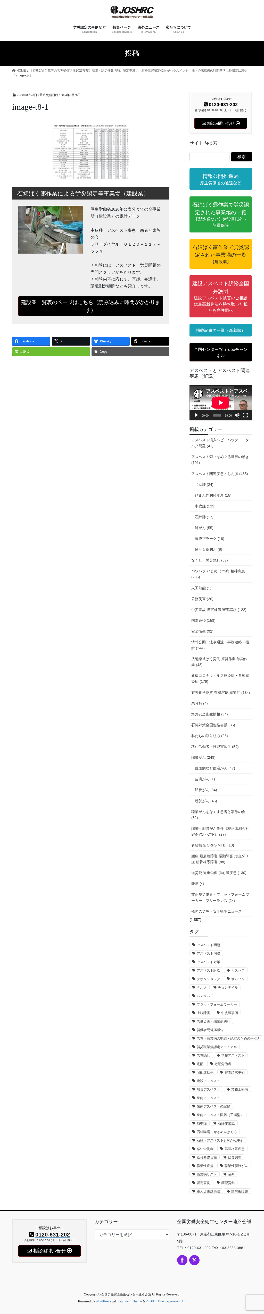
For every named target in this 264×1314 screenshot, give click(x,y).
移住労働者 (205, 1149)
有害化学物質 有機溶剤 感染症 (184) (220, 692)
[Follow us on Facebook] (182, 1260)
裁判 (231, 1174)
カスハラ (238, 970)
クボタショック (208, 979)
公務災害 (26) (202, 599)
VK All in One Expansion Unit (166, 1301)
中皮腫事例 (229, 1013)
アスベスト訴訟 (208, 970)
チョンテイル (228, 987)
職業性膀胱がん (236, 1166)
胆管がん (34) (206, 790)
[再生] (196, 415)
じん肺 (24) (204, 484)
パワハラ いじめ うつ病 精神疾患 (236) (218, 574)
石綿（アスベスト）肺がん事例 (220, 1140)
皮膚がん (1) (205, 779)
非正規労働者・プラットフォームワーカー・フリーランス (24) (220, 897)
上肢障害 (203, 1013)
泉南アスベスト (208, 1098)
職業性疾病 (205, 1166)
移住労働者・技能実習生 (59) (215, 747)
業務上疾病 (239, 1089)
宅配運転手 (205, 1072)
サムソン (238, 979)
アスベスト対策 (208, 962)
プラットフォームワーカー (217, 1004)
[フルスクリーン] (245, 415)
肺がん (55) (204, 528)
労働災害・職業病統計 (213, 1021)
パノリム (203, 996)
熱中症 (202, 1123)
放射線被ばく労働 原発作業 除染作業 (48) (219, 662)
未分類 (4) (199, 703)
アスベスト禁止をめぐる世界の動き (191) (220, 460)
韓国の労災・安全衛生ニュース (216, 911)
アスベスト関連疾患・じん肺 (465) (219, 474)
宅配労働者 (222, 1064)
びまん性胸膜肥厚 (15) (213, 495)
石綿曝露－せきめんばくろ (217, 1132)
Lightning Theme (130, 1301)
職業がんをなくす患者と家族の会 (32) (218, 815)
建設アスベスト (208, 1081)
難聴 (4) (197, 883)
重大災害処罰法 (208, 1191)
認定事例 (203, 1183)
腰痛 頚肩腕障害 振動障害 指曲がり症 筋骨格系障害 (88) (220, 859)
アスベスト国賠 (208, 953)
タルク (202, 987)
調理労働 (228, 1183)
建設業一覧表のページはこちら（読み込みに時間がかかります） (90, 306)
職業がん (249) (203, 757)
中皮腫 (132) (205, 506)
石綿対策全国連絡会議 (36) (213, 725)
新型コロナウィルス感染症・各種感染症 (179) (220, 678)
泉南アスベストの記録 (213, 1106)
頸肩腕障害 (239, 1191)
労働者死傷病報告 (210, 1030)
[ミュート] (237, 415)
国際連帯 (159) (203, 620)
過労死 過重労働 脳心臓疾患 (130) (218, 873)
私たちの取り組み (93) (209, 736)
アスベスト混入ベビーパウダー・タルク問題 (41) (220, 443)
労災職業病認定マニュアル (217, 1047)
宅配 (200, 1064)
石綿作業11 (226, 1123)
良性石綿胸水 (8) (208, 549)
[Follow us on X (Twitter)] (194, 1260)
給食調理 (234, 1157)
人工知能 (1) (201, 588)
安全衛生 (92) (202, 631)
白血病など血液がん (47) (215, 768)
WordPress (103, 1301)
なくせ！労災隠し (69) (209, 560)
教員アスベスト (208, 1089)
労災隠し (203, 1055)
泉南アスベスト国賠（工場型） (220, 1115)
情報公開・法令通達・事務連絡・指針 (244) (220, 645)
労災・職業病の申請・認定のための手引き (228, 1038)
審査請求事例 (235, 1072)
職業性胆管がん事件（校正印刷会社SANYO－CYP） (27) (220, 831)
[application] (220, 402)
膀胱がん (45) (206, 801)
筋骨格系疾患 (235, 1149)
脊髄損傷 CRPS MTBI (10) (212, 845)
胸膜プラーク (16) (209, 539)
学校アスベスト (233, 1055)
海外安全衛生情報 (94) (209, 714)
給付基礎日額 (207, 1157)
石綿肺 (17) (204, 517)
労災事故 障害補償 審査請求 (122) (218, 610)
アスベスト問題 (208, 945)
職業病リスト (207, 1174)
